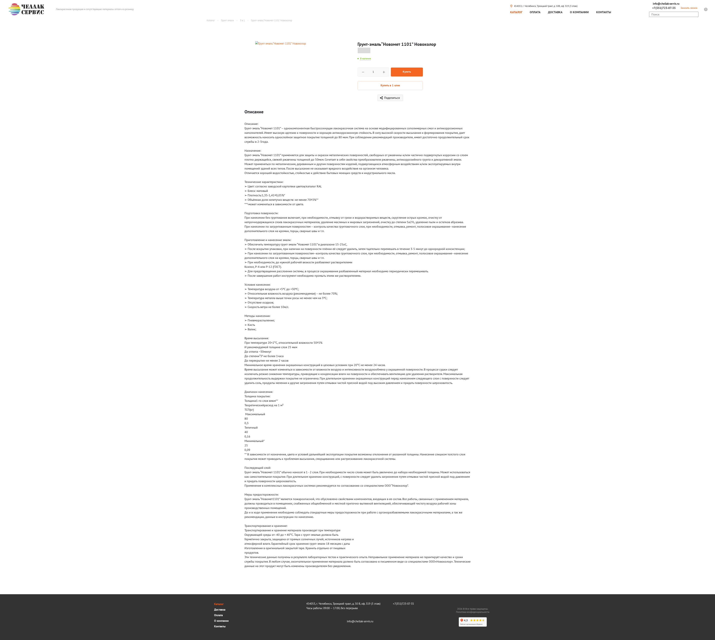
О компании (221, 621)
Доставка (219, 609)
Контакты (220, 626)
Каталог (219, 604)
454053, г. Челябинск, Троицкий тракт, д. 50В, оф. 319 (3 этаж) (546, 6)
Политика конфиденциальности (472, 612)
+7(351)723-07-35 (664, 8)
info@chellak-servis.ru (666, 3)
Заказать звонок (689, 7)
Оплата (218, 615)
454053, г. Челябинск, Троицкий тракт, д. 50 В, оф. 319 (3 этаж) (343, 603)
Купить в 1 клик (390, 85)
